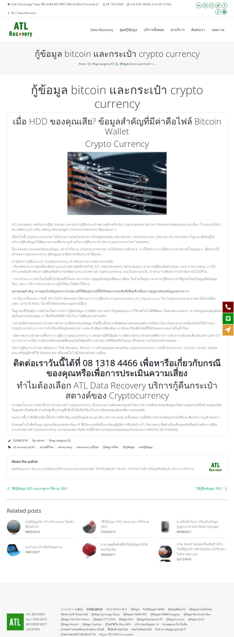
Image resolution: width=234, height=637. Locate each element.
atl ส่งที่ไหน (46, 447)
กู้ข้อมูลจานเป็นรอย (200, 609)
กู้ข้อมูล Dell (126, 619)
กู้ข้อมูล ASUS (196, 619)
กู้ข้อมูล (135, 609)
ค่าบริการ (178, 29)
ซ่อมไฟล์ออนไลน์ (141, 629)
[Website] (218, 12)
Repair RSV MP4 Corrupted (116, 634)
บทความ (218, 29)
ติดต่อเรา (198, 29)
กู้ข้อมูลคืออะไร (177, 609)
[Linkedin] (199, 5)
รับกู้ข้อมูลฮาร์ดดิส (153, 609)
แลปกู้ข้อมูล (145, 447)
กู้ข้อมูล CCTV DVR (104, 619)
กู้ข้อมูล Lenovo (175, 619)
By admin (38, 440)
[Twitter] (218, 5)
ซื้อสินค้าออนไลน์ (118, 629)
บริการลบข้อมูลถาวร (147, 624)
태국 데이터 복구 (116, 609)
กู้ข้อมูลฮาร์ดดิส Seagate (165, 614)
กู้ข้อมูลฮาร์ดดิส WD (135, 614)
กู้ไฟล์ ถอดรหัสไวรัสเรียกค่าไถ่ (78, 634)
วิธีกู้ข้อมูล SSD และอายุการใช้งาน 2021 (39, 488)
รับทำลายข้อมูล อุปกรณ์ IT (170, 629)
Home (82, 64)
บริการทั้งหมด (154, 29)
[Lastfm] (205, 5)
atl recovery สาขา (24, 447)
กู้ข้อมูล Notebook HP (149, 619)
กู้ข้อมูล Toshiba (92, 624)
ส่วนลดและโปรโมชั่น (174, 624)
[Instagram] (224, 12)
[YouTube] (211, 5)
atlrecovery (65, 447)
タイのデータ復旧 (72, 609)
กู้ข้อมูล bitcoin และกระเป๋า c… (138, 64)
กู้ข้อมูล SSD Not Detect (75, 619)
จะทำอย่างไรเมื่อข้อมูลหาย (43, 547)
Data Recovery (101, 29)
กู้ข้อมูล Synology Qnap (105, 614)
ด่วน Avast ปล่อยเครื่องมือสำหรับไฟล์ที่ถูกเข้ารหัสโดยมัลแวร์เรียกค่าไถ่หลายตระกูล (201, 549)
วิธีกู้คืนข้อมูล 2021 (209, 488)
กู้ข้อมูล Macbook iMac (197, 614)
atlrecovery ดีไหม (87, 447)
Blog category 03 (103, 64)
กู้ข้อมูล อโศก (110, 447)
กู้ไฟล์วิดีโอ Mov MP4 (118, 624)
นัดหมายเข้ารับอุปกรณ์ (74, 614)
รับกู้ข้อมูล (128, 447)
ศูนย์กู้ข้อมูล (128, 29)
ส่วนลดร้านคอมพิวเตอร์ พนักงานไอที (82, 629)
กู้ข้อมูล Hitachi (70, 624)
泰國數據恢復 (94, 609)
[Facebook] (224, 5)
